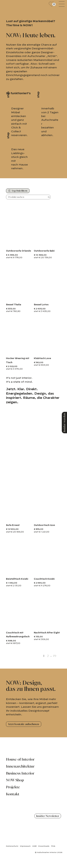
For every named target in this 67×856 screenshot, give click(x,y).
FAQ (53, 846)
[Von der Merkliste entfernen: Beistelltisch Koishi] (23, 571)
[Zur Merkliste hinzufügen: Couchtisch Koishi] (57, 571)
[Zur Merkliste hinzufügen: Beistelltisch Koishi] (29, 571)
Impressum (25, 846)
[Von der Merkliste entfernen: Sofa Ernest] (23, 518)
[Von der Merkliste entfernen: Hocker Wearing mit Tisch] (23, 351)
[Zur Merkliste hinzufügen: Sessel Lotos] (57, 297)
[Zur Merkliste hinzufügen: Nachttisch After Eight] (57, 625)
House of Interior (20, 759)
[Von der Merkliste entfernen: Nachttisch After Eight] (51, 625)
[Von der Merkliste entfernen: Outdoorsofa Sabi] (51, 244)
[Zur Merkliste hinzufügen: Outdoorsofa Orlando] (29, 244)
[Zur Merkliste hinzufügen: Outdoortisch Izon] (57, 518)
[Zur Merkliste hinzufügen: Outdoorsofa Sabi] (57, 244)
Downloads (43, 846)
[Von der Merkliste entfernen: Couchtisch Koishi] (51, 571)
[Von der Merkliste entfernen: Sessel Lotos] (51, 297)
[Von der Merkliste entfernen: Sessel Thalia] (23, 297)
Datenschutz (12, 846)
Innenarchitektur (20, 766)
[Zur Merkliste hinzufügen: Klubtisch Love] (57, 351)
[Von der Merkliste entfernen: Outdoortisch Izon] (51, 518)
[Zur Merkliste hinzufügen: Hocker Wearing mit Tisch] (29, 351)
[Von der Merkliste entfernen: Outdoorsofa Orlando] (23, 244)
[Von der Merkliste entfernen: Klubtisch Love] (51, 351)
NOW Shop (15, 780)
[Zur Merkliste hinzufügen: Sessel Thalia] (29, 297)
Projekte (13, 787)
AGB (34, 846)
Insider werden (64, 422)
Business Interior (20, 773)
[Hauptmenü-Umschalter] (61, 4)
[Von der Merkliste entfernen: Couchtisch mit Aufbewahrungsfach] (23, 625)
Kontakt (12, 794)
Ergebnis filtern (19, 190)
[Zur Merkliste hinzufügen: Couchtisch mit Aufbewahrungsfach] (29, 625)
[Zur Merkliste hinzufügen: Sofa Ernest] (29, 518)
